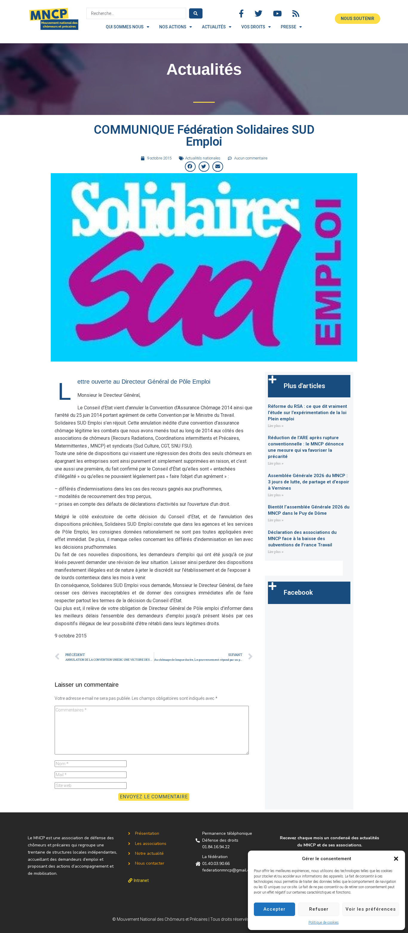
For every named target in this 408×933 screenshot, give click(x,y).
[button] (396, 859)
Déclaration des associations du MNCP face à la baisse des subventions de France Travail (302, 539)
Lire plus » (275, 426)
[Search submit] (196, 13)
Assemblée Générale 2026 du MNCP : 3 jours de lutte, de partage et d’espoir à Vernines (308, 482)
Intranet (141, 880)
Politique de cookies (324, 922)
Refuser (319, 909)
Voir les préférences (371, 909)
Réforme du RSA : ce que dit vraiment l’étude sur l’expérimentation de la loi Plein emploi (307, 413)
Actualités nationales (202, 158)
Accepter (274, 909)
